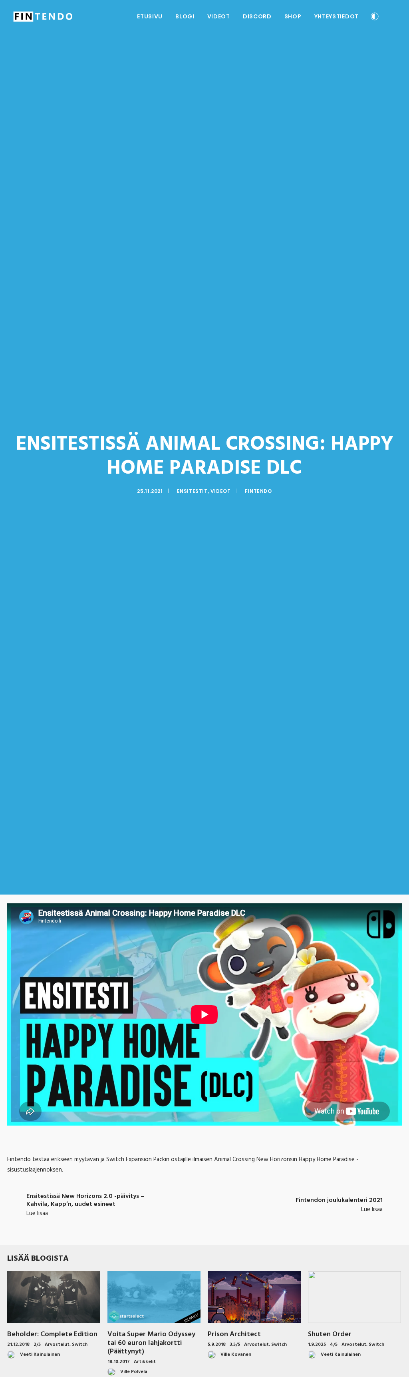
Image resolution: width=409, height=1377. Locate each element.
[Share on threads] (184, 1221)
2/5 (37, 1345)
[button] (392, 16)
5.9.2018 (217, 1345)
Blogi (185, 16)
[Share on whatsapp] (215, 1221)
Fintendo (258, 491)
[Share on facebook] (163, 1221)
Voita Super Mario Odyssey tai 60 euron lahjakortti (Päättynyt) (151, 1343)
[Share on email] (246, 1221)
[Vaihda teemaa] (375, 17)
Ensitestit (192, 491)
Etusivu (150, 16)
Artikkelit (145, 1362)
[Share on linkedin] (204, 1221)
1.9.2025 (317, 1345)
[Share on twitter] (173, 1221)
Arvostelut (57, 1345)
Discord (257, 16)
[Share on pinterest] (194, 1221)
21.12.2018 (18, 1345)
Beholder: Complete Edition (52, 1334)
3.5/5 (235, 1345)
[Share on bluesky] (225, 1221)
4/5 (334, 1345)
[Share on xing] (235, 1221)
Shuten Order (329, 1334)
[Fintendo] (43, 16)
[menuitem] (149, 16)
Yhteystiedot (336, 16)
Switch (79, 1345)
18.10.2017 (118, 1362)
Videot (218, 16)
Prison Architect (234, 1334)
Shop (293, 16)
